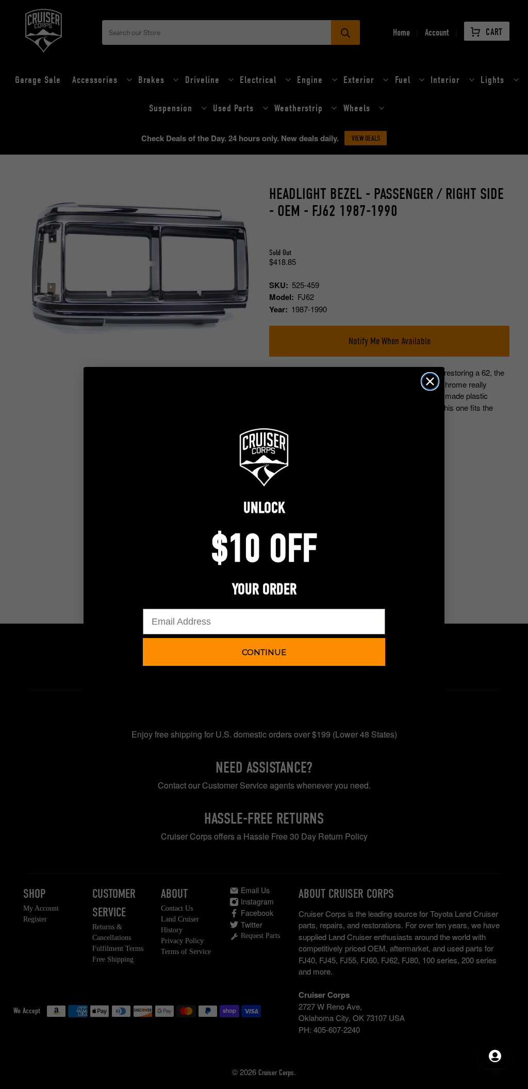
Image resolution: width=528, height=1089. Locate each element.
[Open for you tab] (495, 1056)
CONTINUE (264, 652)
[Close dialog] (430, 381)
